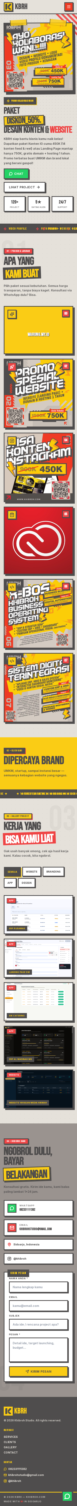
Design (27, 883)
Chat (19, 174)
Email (13, 1297)
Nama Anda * (18, 1278)
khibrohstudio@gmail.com (26, 1474)
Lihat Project (22, 187)
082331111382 (17, 1469)
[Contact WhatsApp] (67, 1496)
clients (10, 1442)
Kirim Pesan (41, 1371)
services (11, 1436)
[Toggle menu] (68, 6)
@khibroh (14, 1480)
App (10, 883)
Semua (12, 871)
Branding (53, 871)
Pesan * (14, 1334)
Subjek (14, 1315)
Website (31, 871)
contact (11, 1452)
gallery (10, 1447)
